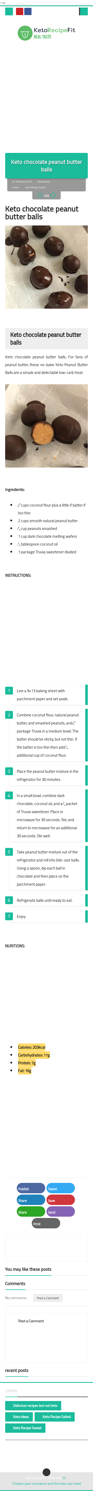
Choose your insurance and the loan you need (46, 1483)
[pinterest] (19, 11)
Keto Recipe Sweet (36, 187)
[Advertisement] (46, 95)
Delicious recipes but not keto (35, 1405)
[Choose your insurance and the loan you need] (46, 33)
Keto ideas (21, 1416)
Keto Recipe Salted (57, 1416)
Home (15, 187)
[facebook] (28, 11)
